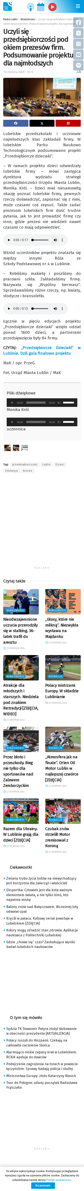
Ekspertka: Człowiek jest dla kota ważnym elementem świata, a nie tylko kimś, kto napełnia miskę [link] (39, 895)
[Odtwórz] (12, 402)
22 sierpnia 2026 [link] (57, 703)
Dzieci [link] (60, 464)
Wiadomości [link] (15, 610)
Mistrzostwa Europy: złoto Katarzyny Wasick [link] (41, 1076)
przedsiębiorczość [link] (24, 464)
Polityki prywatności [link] (58, 1180)
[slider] (69, 402)
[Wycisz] (59, 402)
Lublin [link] (46, 464)
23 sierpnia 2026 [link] (15, 648)
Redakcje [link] (55, 676)
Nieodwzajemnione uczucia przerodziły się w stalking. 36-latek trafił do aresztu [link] (20, 631)
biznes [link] (27, 470)
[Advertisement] (42, 523)
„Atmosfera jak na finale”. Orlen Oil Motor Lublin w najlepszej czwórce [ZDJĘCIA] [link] (61, 768)
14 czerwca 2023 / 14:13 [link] (18, 72)
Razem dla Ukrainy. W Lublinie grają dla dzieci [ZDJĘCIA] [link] (20, 834)
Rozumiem (43, 1185)
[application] (42, 402)
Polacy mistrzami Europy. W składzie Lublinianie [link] (61, 691)
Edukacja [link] (11, 470)
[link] (7, 6)
